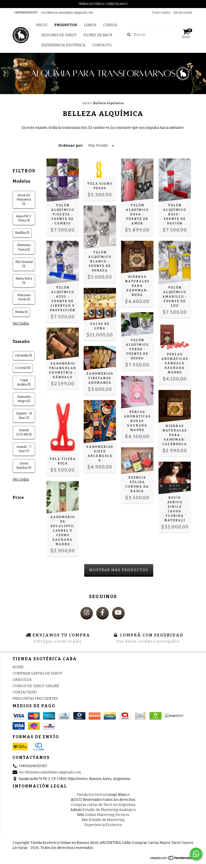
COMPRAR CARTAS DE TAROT (37, 673)
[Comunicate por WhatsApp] (196, 854)
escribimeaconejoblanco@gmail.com (67, 12)
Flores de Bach (97, 35)
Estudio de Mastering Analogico (109, 810)
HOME (18, 667)
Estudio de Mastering (106, 820)
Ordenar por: (70, 145)
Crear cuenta (161, 12)
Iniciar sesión (182, 12)
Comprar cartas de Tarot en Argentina (103, 805)
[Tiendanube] (171, 859)
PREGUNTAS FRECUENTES (35, 698)
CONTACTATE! (25, 692)
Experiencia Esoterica (103, 825)
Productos (65, 25)
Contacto (102, 45)
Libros (90, 25)
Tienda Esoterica (90, 795)
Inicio (41, 25)
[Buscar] (128, 34)
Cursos (110, 25)
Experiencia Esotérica (63, 45)
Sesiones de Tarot (59, 35)
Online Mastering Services (107, 815)
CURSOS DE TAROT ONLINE (36, 686)
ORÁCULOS (22, 680)
